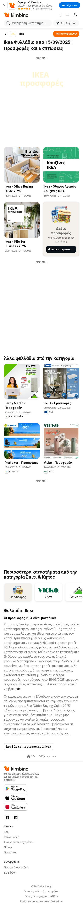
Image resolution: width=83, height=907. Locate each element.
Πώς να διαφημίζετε (16, 867)
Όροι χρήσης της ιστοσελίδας (41, 896)
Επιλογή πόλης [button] (69, 23)
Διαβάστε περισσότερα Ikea (28, 746)
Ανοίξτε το (69, 5)
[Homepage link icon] (28, 756)
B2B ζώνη (10, 872)
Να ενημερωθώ (68, 33)
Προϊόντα (10, 852)
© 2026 (41, 886)
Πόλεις (8, 847)
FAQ (6, 832)
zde (18, 689)
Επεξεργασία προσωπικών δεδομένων (41, 901)
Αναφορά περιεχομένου (19, 842)
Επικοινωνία (11, 837)
